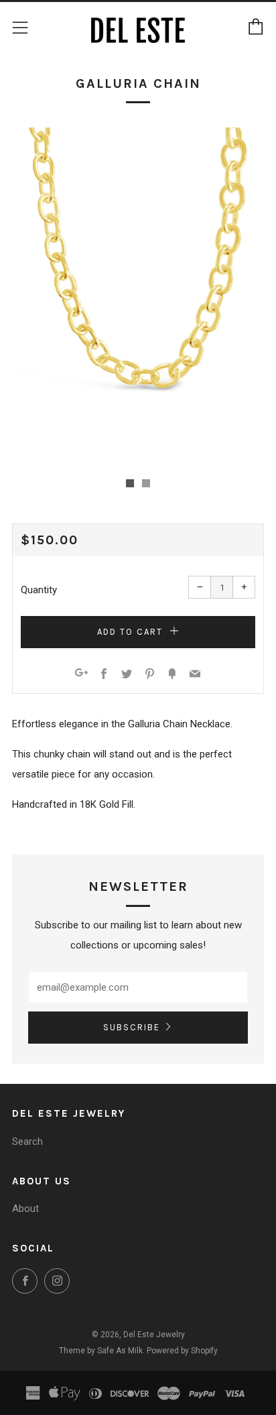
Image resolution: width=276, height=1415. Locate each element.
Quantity (39, 590)
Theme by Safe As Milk (101, 1350)
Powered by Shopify (182, 1350)
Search (27, 1141)
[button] (130, 483)
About (25, 1209)
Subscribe (131, 1027)
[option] (138, 295)
